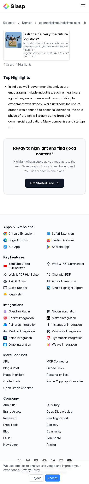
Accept (53, 478)
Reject (36, 478)
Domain (27, 22)
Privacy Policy (30, 470)
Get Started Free (42, 183)
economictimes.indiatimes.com (59, 22)
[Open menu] (83, 6)
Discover (9, 22)
